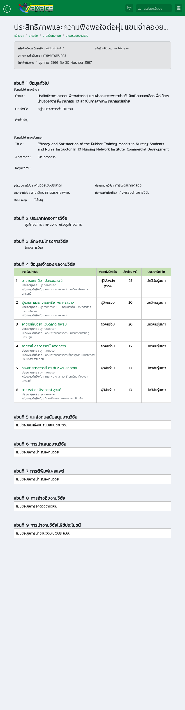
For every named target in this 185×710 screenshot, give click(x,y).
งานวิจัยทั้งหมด (52, 36)
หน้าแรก (19, 36)
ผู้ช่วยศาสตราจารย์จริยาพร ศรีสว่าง (48, 302)
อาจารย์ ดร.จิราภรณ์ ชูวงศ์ (41, 389)
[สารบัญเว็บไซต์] (180, 8)
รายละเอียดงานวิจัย (77, 36)
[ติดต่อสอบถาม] (130, 8)
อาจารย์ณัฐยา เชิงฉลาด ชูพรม (44, 324)
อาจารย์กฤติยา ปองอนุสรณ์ (42, 280)
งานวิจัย (33, 36)
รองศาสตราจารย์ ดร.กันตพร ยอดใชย (49, 368)
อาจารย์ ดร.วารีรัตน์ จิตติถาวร (44, 346)
